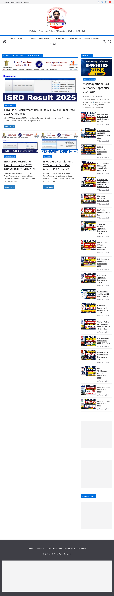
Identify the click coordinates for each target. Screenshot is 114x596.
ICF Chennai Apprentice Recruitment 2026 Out (102, 278)
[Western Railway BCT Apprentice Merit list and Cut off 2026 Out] (88, 326)
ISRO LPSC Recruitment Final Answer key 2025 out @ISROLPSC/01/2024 (20, 165)
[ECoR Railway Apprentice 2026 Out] (88, 214)
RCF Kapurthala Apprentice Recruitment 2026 (103, 262)
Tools (53, 44)
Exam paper (44, 38)
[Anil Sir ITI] (4, 41)
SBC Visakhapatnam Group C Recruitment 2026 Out (103, 373)
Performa (74, 38)
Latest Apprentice (89, 79)
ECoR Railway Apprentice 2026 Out (103, 212)
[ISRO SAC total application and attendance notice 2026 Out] (88, 184)
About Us (40, 548)
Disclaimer (82, 548)
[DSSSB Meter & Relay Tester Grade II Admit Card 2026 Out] (88, 168)
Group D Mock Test (18, 38)
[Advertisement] (96, 434)
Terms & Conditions (54, 548)
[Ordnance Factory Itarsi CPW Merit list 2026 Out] (88, 310)
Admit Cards (47, 157)
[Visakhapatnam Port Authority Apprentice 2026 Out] (96, 67)
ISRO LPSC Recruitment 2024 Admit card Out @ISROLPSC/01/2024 (58, 165)
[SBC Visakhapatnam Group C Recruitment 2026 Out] (88, 374)
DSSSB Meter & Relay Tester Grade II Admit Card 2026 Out (103, 166)
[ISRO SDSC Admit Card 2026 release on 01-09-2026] (88, 135)
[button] (50, 38)
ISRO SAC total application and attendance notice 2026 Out (103, 183)
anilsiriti (100, 96)
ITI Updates (59, 38)
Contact (31, 548)
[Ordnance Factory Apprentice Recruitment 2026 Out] (88, 230)
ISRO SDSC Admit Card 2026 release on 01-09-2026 (103, 134)
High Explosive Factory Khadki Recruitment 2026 (102, 355)
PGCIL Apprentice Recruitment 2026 (103, 403)
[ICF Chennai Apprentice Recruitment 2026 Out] (88, 280)
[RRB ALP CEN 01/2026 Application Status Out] (88, 247)
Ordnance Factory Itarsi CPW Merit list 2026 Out (102, 309)
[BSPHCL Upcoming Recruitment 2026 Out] (88, 152)
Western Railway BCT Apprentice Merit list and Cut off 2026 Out (103, 325)
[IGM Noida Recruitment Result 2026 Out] (88, 200)
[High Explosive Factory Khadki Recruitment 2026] (88, 357)
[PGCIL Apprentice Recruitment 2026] (88, 405)
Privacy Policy (70, 548)
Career (33, 38)
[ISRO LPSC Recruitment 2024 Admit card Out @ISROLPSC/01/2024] (59, 143)
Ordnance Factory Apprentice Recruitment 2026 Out (102, 228)
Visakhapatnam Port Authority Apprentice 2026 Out (96, 88)
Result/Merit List (10, 105)
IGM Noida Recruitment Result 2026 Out (103, 198)
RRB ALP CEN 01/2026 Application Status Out (102, 246)
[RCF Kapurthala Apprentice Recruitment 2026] (88, 264)
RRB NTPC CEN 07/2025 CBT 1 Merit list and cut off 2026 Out (103, 117)
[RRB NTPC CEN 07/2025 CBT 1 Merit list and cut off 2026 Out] (88, 119)
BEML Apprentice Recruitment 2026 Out (103, 389)
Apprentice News (91, 38)
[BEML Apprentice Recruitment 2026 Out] (88, 391)
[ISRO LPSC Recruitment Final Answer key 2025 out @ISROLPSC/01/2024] (20, 143)
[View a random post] (109, 41)
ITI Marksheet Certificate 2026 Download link (103, 294)
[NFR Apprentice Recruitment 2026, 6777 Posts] (88, 342)
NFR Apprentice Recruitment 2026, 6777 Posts (103, 340)
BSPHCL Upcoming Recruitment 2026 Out (102, 150)
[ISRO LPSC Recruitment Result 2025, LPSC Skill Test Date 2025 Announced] (40, 80)
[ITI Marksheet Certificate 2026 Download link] (88, 295)
